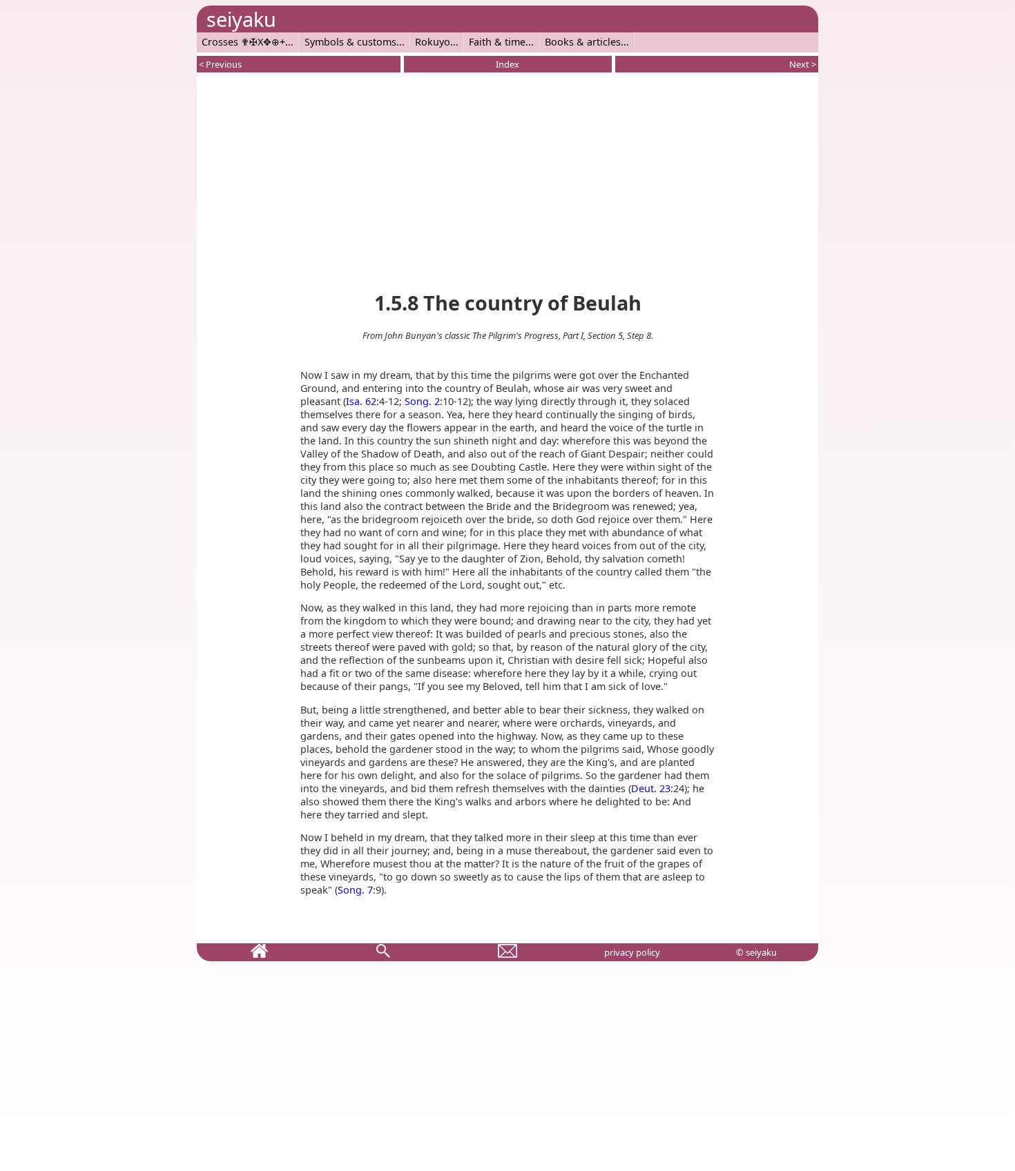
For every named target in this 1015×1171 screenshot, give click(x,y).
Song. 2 (422, 401)
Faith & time (497, 41)
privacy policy (632, 952)
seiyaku (241, 19)
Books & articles (583, 41)
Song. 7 (355, 889)
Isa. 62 (361, 401)
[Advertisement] (507, 179)
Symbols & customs (350, 41)
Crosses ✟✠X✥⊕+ (243, 41)
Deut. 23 (650, 788)
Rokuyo (432, 41)
